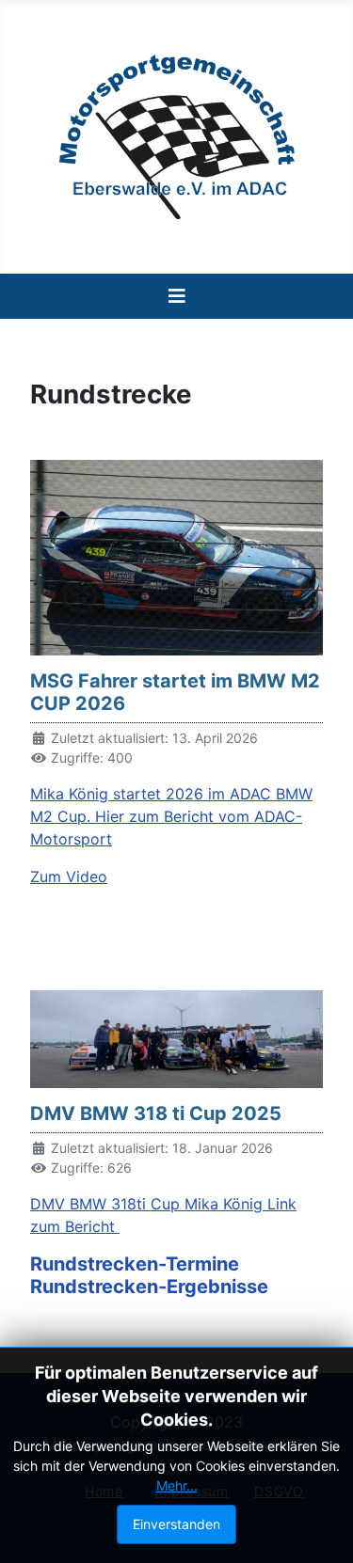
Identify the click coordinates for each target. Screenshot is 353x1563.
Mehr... (177, 1485)
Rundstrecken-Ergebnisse (149, 1286)
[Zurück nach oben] (320, 1528)
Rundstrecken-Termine (134, 1264)
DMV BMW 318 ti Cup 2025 (155, 1113)
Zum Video (68, 876)
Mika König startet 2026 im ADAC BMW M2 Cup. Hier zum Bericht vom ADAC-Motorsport (171, 816)
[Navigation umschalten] (177, 296)
